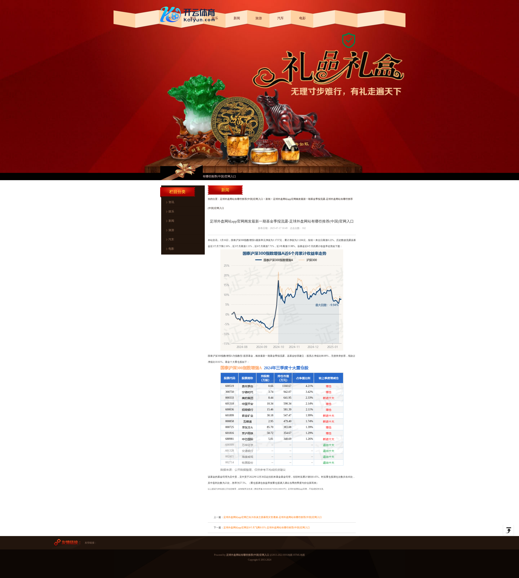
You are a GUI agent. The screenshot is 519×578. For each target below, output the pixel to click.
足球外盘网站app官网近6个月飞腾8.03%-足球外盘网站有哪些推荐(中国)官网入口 (266, 527)
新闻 (171, 220)
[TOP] (508, 530)
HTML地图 (299, 554)
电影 (171, 248)
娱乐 (171, 211)
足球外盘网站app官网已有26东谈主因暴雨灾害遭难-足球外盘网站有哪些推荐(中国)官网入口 (272, 517)
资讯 (171, 202)
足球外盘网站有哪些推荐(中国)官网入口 (241, 199)
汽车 (171, 239)
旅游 (171, 230)
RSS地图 (288, 554)
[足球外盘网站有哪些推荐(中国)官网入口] (188, 24)
